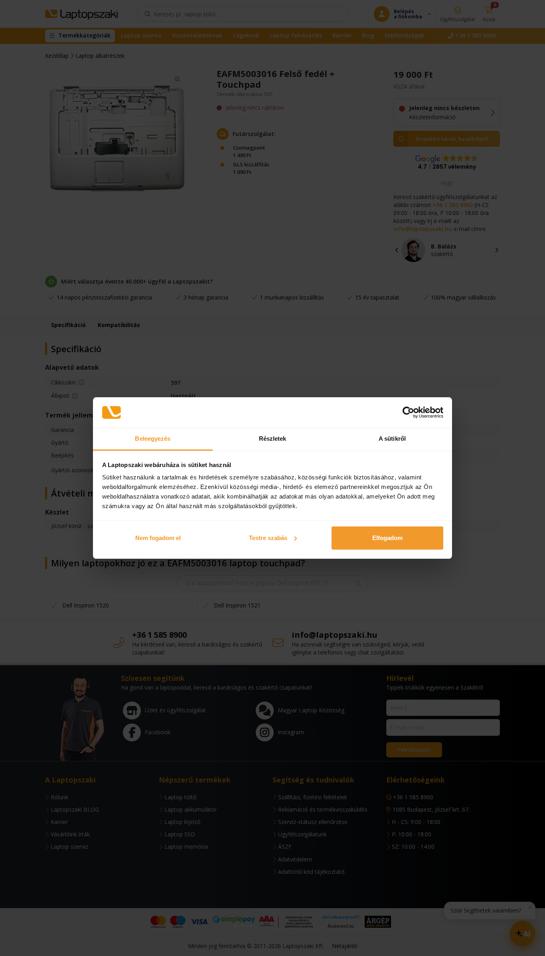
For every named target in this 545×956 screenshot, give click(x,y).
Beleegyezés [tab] (152, 438)
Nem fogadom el (158, 537)
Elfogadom (387, 537)
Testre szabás (268, 537)
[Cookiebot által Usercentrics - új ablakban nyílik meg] (408, 412)
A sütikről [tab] (392, 438)
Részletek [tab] (272, 438)
